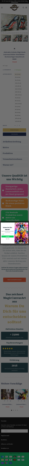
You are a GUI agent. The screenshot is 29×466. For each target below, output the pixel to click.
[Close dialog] (27, 223)
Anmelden (7, 236)
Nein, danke (7, 238)
